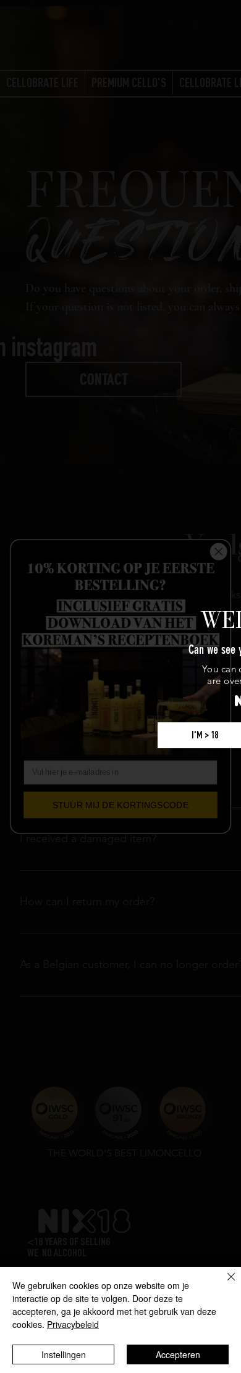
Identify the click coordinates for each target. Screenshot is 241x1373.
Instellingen (63, 1354)
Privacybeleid (73, 1324)
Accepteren (178, 1354)
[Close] (224, 1284)
